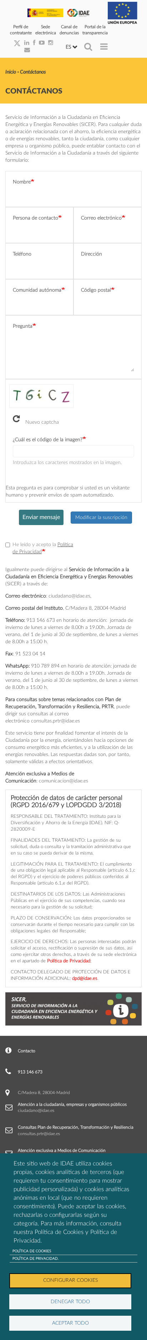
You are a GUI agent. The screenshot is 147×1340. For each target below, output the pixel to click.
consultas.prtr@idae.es (55, 721)
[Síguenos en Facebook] (32, 43)
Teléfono (22, 254)
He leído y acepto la (42, 548)
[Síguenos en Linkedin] (25, 43)
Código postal (96, 290)
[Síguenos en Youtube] (40, 43)
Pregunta (22, 326)
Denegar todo (70, 1301)
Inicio (10, 72)
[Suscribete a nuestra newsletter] (25, 50)
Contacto (26, 1051)
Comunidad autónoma (37, 290)
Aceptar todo (70, 1323)
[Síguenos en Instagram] (49, 43)
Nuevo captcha (42, 421)
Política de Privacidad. (35, 1258)
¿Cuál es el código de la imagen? (47, 439)
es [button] (69, 47)
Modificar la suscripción (101, 517)
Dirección (91, 254)
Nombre (22, 182)
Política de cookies (31, 1251)
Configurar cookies (70, 1280)
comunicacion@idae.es (63, 781)
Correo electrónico (101, 218)
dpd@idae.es (84, 978)
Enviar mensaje (41, 517)
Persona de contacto (35, 218)
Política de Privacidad (68, 961)
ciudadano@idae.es (69, 596)
